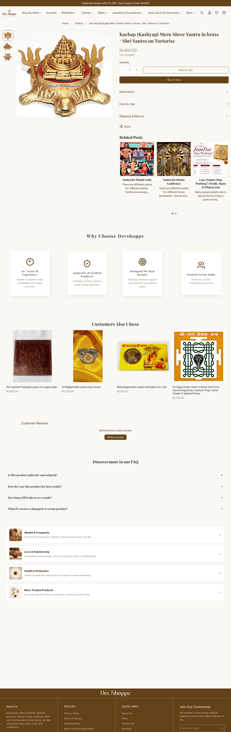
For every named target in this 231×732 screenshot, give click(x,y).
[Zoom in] (104, 36)
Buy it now (174, 79)
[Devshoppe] (9, 12)
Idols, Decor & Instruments (163, 12)
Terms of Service (73, 718)
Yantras (86, 12)
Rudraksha (68, 12)
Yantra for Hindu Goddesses (137, 181)
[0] (224, 12)
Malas (101, 12)
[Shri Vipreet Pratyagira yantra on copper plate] (32, 356)
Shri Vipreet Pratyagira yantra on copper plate (31, 387)
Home (65, 23)
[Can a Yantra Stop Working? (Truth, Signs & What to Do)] (174, 159)
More (189, 12)
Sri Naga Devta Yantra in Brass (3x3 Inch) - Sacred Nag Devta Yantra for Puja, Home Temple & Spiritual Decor (196, 390)
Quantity (124, 62)
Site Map (126, 728)
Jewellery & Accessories (126, 12)
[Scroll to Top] (224, 714)
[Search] (202, 12)
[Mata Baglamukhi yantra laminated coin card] (143, 356)
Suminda (51, 12)
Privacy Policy (71, 713)
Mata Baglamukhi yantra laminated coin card (142, 387)
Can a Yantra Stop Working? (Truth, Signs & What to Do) (173, 183)
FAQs (124, 718)
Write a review (115, 437)
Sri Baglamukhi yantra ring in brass (81, 387)
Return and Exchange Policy (79, 728)
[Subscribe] (221, 728)
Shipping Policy (72, 723)
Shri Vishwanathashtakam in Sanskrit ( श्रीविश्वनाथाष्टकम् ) (210, 185)
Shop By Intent (30, 12)
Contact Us (128, 723)
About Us (127, 713)
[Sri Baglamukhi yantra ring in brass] (88, 356)
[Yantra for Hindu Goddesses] (137, 159)
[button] (172, 214)
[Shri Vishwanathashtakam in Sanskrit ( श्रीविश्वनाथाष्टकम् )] (211, 159)
